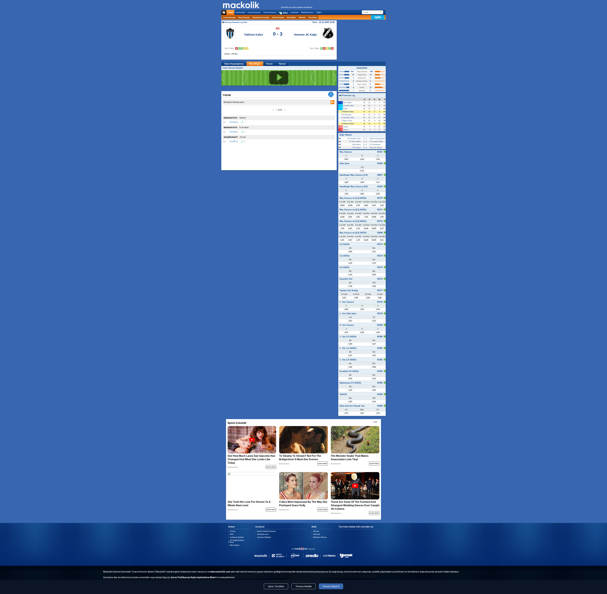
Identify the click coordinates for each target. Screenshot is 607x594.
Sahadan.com (262, 534)
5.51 (344, 298)
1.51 (350, 321)
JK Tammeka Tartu (354, 138)
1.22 (374, 321)
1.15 (350, 274)
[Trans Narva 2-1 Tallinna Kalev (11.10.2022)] (236, 48)
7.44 (342, 228)
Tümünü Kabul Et (331, 586)
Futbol (230, 12)
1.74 (358, 240)
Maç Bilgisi (254, 64)
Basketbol (240, 12)
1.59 (346, 194)
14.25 (342, 217)
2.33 (358, 228)
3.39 (350, 344)
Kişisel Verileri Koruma (266, 531)
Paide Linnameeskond (378, 138)
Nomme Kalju (348, 111)
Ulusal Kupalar (278, 17)
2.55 (378, 194)
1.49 (378, 332)
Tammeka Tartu (348, 117)
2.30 (350, 378)
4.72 (346, 332)
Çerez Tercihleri (276, 586)
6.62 (350, 228)
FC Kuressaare (375, 144)
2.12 (362, 171)
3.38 (362, 182)
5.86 (379, 298)
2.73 (346, 413)
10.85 (374, 217)
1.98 (374, 286)
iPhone (316, 531)
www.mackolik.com (220, 571)
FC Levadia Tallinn (376, 141)
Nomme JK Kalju (305, 34)
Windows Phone (320, 537)
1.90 (374, 390)
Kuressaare (347, 114)
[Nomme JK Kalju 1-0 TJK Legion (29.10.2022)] (329, 48)
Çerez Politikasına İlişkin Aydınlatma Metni (193, 577)
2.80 (374, 274)
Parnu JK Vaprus (376, 147)
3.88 (374, 367)
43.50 (374, 240)
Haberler (302, 17)
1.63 (350, 401)
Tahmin (282, 64)
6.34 (342, 240)
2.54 (368, 298)
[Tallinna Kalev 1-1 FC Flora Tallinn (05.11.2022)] (247, 48)
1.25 (378, 159)
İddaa (285, 13)
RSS (231, 534)
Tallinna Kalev (253, 34)
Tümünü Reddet (303, 586)
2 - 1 (365, 141)
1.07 (374, 344)
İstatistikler (291, 17)
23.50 (342, 205)
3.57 (362, 413)
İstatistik (294, 12)
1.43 (350, 390)
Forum (269, 64)
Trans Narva (356, 144)
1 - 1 (365, 138)
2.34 (362, 309)
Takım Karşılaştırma (234, 64)
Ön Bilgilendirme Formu (236, 541)
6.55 (350, 217)
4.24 (362, 159)
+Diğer (319, 12)
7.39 (366, 217)
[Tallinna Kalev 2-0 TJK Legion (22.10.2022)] (242, 48)
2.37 (381, 228)
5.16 (374, 205)
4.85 (346, 309)
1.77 (378, 182)
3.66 (362, 194)
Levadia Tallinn (348, 105)
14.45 (366, 228)
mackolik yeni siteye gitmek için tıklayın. (297, 7)
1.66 (378, 309)
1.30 (381, 205)
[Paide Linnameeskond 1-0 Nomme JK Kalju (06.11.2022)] (332, 48)
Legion (345, 126)
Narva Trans (347, 120)
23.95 (350, 205)
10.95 (374, 228)
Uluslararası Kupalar (260, 17)
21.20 (366, 240)
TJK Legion (356, 147)
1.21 (374, 251)
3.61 (381, 240)
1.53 (350, 263)
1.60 (381, 217)
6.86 (366, 205)
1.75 (374, 263)
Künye (232, 531)
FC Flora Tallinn (355, 141)
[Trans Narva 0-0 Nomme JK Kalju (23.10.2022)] (327, 48)
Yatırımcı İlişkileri (264, 537)
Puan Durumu (270, 12)
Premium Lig (348, 95)
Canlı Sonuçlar (254, 12)
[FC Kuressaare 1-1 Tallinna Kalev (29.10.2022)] (244, 48)
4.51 (358, 217)
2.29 (346, 182)
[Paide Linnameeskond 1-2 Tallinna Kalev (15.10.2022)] (239, 48)
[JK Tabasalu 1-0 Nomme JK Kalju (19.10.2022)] (324, 48)
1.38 (350, 286)
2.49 (350, 251)
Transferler (312, 17)
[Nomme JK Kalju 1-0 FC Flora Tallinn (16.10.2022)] (321, 48)
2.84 (362, 332)
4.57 (350, 240)
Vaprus (345, 129)
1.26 (374, 378)
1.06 (350, 367)
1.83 (374, 355)
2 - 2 (365, 144)
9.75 (358, 205)
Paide (345, 108)
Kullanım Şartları (237, 537)
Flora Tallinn (347, 102)
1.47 (350, 355)
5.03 (346, 159)
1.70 (378, 413)
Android (316, 534)
